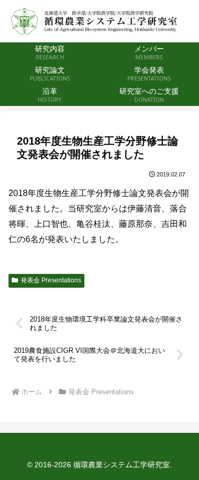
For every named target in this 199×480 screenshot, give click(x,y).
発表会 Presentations (51, 280)
